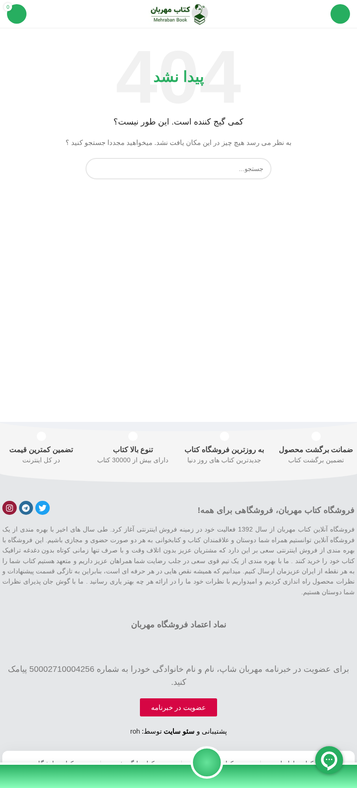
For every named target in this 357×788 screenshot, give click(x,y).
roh (135, 731)
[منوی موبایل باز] (340, 14)
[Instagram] (9, 508)
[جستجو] (96, 168)
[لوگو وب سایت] (178, 13)
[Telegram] (26, 508)
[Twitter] (42, 508)
